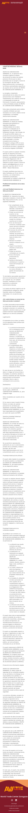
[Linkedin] (16, 800)
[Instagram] (12, 800)
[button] (25, 32)
